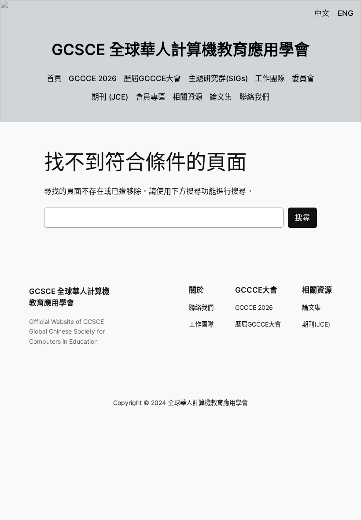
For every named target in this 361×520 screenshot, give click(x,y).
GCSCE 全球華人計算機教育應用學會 (180, 49)
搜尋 (302, 217)
